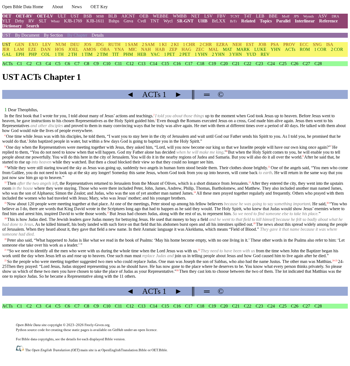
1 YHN (201, 54)
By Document (27, 35)
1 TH (59, 54)
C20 (224, 63)
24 (333, 260)
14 (195, 192)
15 (5, 203)
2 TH (72, 54)
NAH (146, 49)
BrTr (233, 21)
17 (108, 213)
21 (5, 249)
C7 (77, 63)
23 (5, 260)
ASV (322, 16)
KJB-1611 (95, 21)
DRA (335, 16)
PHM (128, 54)
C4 (48, 63)
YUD (251, 54)
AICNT (128, 16)
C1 (19, 63)
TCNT (235, 16)
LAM (19, 49)
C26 (294, 63)
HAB (160, 49)
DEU (75, 44)
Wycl (168, 21)
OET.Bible (159, 350)
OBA (105, 49)
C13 (141, 63)
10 (5, 166)
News (77, 6)
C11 (118, 63)
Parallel (283, 21)
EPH (20, 54)
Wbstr (55, 21)
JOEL (73, 49)
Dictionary (12, 26)
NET (195, 16)
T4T (248, 16)
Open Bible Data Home (22, 6)
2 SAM (148, 44)
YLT (6, 21)
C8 (86, 63)
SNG (317, 44)
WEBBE (160, 16)
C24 (271, 63)
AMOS (89, 49)
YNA (119, 49)
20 (5, 239)
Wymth (308, 16)
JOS (87, 44)
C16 (177, 63)
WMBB (180, 16)
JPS (296, 16)
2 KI (175, 44)
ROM (305, 49)
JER (6, 49)
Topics (266, 21)
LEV (46, 44)
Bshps (114, 21)
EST (250, 44)
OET (6, 16)
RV (31, 21)
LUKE (260, 49)
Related (248, 21)
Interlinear (305, 21)
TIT (115, 54)
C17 (188, 63)
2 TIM (102, 54)
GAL (6, 54)
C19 (212, 63)
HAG (186, 49)
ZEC (200, 49)
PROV (289, 44)
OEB (143, 16)
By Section (53, 35)
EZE (32, 49)
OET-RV (24, 16)
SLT (42, 21)
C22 (247, 63)
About (57, 6)
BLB (112, 16)
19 (254, 223)
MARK (243, 49)
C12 (130, 63)
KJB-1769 (73, 21)
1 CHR (189, 44)
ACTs (290, 49)
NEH (237, 44)
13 (250, 182)
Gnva (128, 21)
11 (269, 166)
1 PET (169, 54)
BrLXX (219, 21)
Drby (19, 21)
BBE (273, 16)
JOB (262, 44)
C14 (153, 63)
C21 (236, 63)
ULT (62, 16)
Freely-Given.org (97, 325)
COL (45, 54)
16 (327, 203)
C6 (67, 63)
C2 (29, 63)
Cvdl (142, 21)
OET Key (99, 6)
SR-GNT (185, 21)
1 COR (320, 49)
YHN (276, 49)
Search (32, 26)
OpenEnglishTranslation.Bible (124, 350)
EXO (33, 44)
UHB (203, 21)
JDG (100, 44)
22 (199, 249)
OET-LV (45, 16)
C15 (165, 63)
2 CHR (206, 44)
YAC (155, 54)
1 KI (163, 44)
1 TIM (86, 54)
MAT (227, 49)
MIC (133, 49)
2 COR (337, 49)
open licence (147, 330)
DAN (46, 49)
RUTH (114, 44)
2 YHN (218, 54)
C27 (306, 63)
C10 (106, 63)
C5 (57, 63)
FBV (221, 16)
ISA (329, 44)
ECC (304, 44)
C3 (38, 63)
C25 (283, 63)
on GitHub (115, 330)
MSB (100, 16)
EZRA (222, 44)
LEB (260, 16)
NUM (61, 44)
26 (177, 270)
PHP (33, 54)
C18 (200, 63)
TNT (154, 21)
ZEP (173, 49)
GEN (19, 44)
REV (265, 54)
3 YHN (235, 54)
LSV (208, 16)
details (71, 339)
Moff (285, 16)
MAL (213, 49)
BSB (87, 16)
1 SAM (131, 44)
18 (5, 218)
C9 (96, 63)
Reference (328, 21)
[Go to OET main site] (20, 349)
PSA (275, 44)
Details (98, 35)
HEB (141, 54)
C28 (318, 63)
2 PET (184, 54)
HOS (59, 49)
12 (5, 182)
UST (75, 16)
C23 (259, 63)
